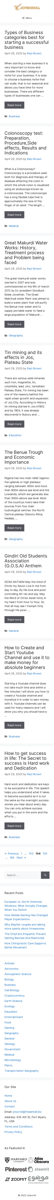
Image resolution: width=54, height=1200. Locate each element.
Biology (9, 979)
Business (14, 116)
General (14, 630)
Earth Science (13, 1000)
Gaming (9, 1027)
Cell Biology (11, 990)
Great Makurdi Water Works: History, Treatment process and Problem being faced (26, 252)
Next (21, 857)
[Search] (45, 875)
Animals (9, 963)
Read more (14, 105)
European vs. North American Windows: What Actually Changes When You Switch (25, 905)
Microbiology (12, 1060)
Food (7, 1022)
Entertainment (13, 1017)
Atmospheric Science (17, 974)
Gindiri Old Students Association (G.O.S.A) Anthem (25, 560)
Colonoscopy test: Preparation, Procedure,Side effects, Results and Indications (25, 142)
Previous (11, 853)
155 (45, 853)
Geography (16, 335)
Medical (14, 225)
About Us (10, 1101)
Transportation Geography (21, 1070)
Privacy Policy (13, 1131)
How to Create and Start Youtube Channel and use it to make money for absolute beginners (27, 657)
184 (12, 857)
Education (15, 435)
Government (12, 1049)
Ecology (9, 1006)
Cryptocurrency (14, 995)
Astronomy (11, 968)
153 (31, 853)
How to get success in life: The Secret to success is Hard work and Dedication (26, 761)
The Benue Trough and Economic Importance (23, 457)
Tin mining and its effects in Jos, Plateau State (23, 357)
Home (8, 1095)
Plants (8, 1065)
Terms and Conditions (18, 1126)
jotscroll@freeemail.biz (27, 1111)
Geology (9, 1043)
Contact (9, 1106)
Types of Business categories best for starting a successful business (26, 40)
